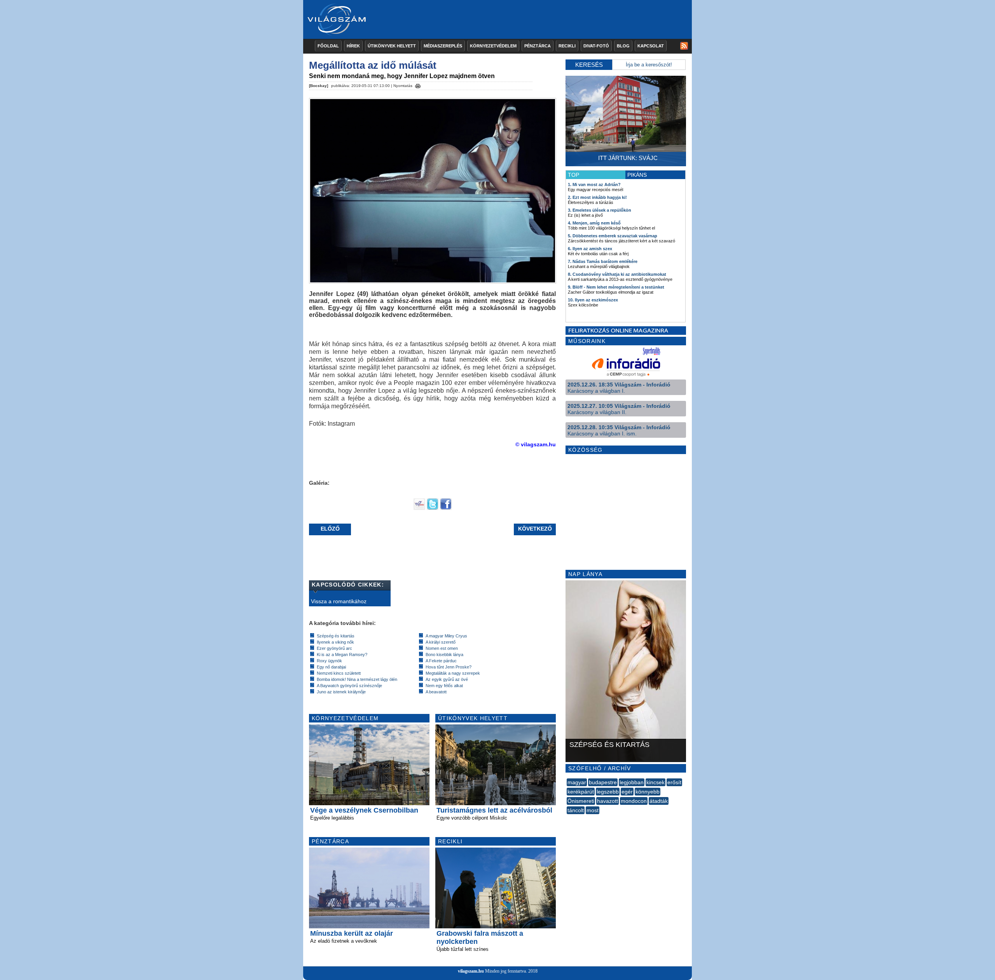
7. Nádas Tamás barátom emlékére (602, 261)
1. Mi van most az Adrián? (594, 184)
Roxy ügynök (329, 660)
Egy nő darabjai (331, 667)
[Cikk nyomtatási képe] (417, 85)
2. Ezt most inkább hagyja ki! (597, 197)
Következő (535, 529)
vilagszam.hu (471, 971)
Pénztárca (537, 46)
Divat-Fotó (596, 46)
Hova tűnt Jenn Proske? (448, 667)
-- (567, 819)
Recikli (567, 46)
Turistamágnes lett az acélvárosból (494, 810)
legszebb (608, 792)
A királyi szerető (441, 642)
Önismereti (580, 801)
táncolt (575, 810)
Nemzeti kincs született (339, 673)
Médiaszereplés (443, 46)
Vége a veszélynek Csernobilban (364, 810)
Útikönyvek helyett (392, 46)
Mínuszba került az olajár (351, 933)
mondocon (634, 801)
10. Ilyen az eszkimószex (593, 300)
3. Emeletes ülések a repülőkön (599, 210)
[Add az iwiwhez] (419, 508)
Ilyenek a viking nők (335, 642)
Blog (623, 46)
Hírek (353, 46)
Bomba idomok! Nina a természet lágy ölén (357, 679)
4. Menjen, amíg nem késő (594, 223)
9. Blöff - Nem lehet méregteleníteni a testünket (616, 287)
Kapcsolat (650, 46)
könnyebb (647, 792)
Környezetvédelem (493, 46)
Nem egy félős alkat (444, 685)
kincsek (655, 782)
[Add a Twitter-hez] (432, 508)
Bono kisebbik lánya (444, 654)
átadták (658, 801)
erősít (674, 782)
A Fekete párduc (441, 660)
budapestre (603, 782)
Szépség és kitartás (335, 636)
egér (627, 792)
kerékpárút (580, 792)
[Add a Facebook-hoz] (446, 508)
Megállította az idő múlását (372, 65)
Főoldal (328, 46)
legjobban (632, 782)
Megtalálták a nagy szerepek (453, 673)
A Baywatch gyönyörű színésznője (349, 685)
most (593, 810)
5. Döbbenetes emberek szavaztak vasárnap (612, 235)
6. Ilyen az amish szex (590, 248)
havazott (607, 801)
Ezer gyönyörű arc (334, 648)
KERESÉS (589, 64)
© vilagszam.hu (535, 444)
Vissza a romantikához (339, 601)
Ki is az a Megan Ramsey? (342, 654)
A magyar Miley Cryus (446, 636)
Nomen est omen (442, 648)
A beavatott (436, 691)
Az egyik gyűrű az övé (447, 679)
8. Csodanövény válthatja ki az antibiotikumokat (617, 274)
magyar (576, 782)
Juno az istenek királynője (341, 691)
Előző (330, 529)
